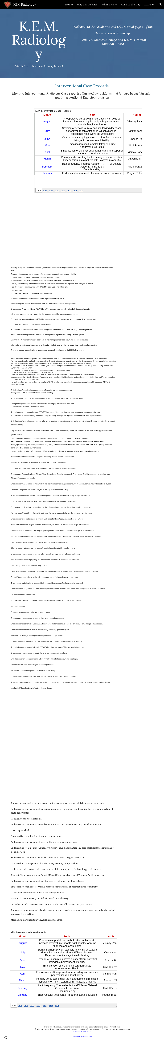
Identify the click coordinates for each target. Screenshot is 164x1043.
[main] (39, 43)
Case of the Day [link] (130, 4)
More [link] (147, 4)
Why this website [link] (87, 4)
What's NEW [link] (109, 4)
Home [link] (69, 4)
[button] (160, 4)
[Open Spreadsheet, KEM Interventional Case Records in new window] (136, 112)
